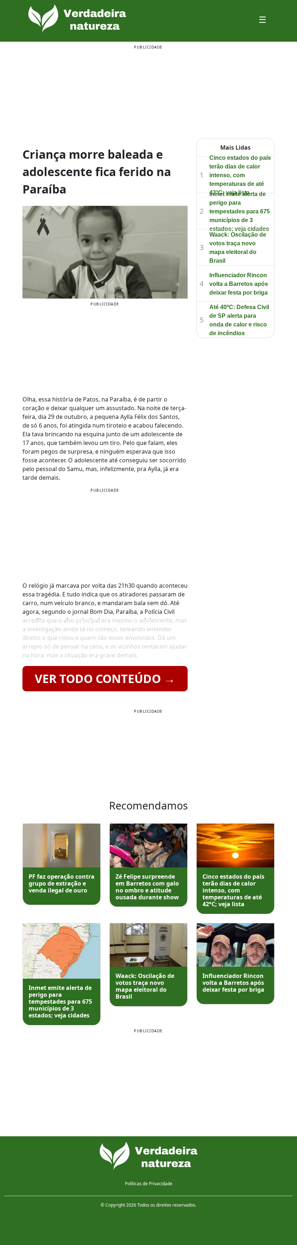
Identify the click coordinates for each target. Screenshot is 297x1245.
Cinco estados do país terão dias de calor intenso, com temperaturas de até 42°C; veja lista (240, 175)
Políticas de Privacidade (148, 1184)
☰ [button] (263, 19)
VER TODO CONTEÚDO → (105, 678)
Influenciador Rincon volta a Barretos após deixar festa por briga (238, 284)
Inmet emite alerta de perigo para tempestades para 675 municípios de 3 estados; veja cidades (239, 211)
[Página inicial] (148, 1156)
